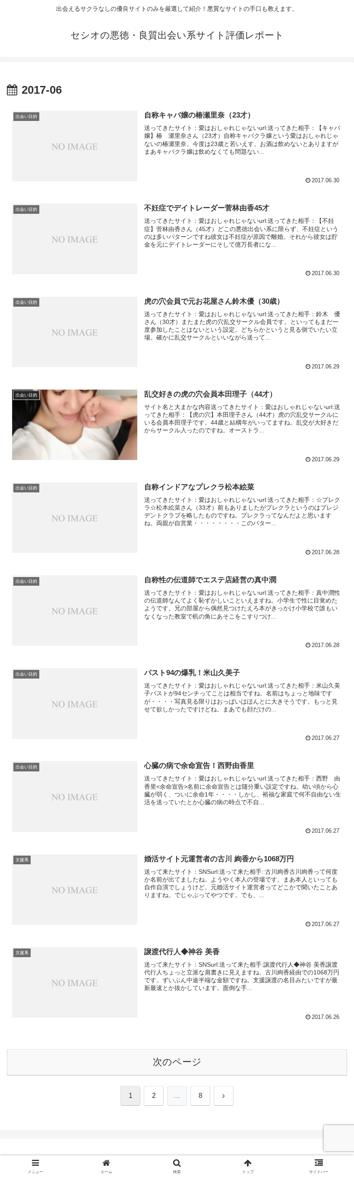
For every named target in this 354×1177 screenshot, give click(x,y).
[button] (327, 1109)
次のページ (177, 1061)
